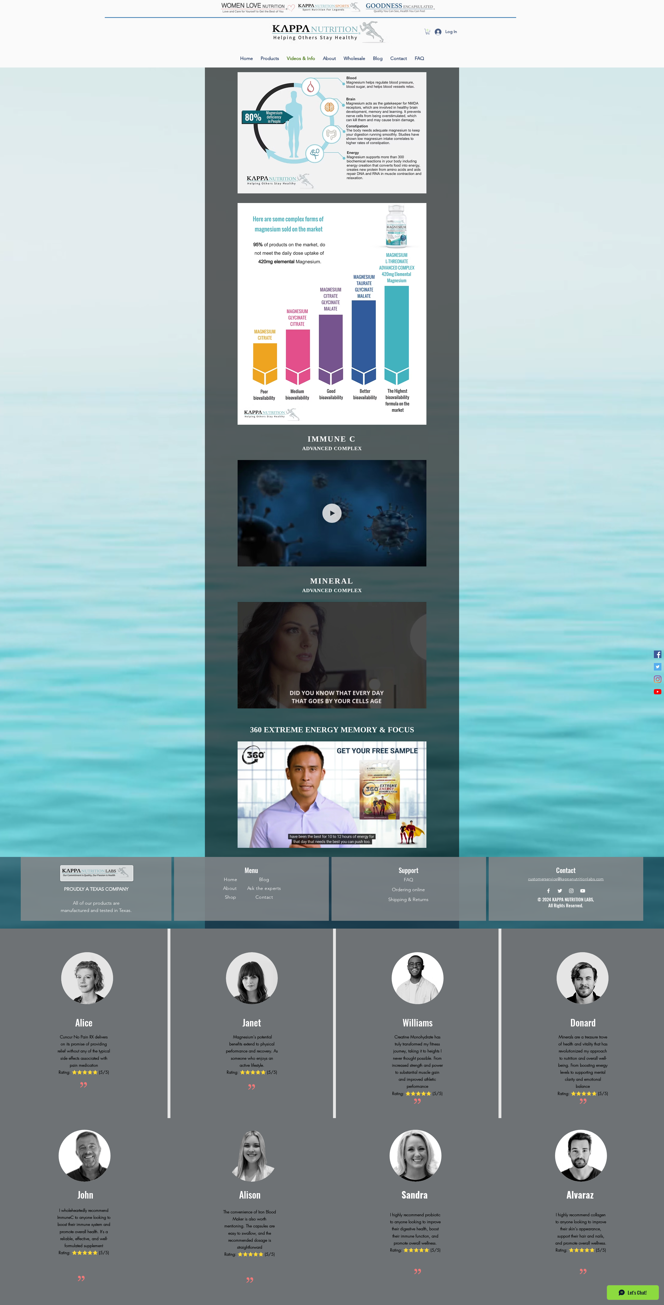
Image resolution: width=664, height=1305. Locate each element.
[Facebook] (548, 891)
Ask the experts (264, 888)
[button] (427, 32)
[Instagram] (657, 679)
